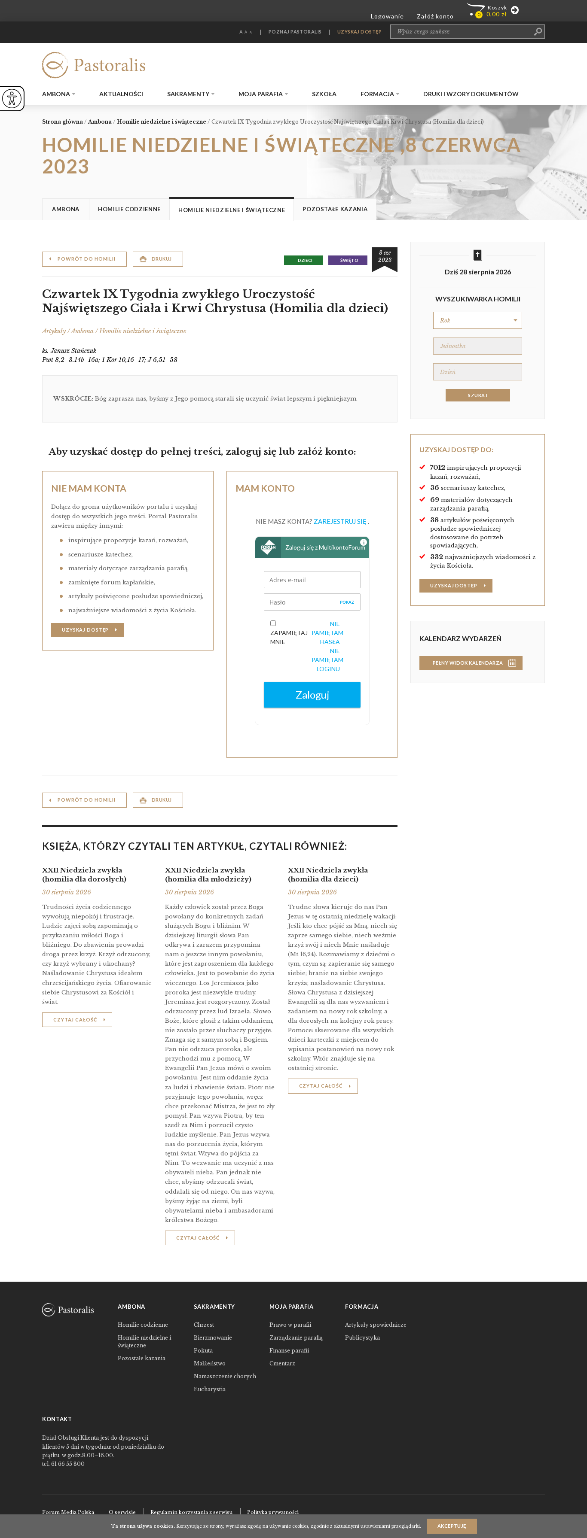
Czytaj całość (75, 1019)
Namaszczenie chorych (225, 1376)
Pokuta (203, 1350)
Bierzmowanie (213, 1337)
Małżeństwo (210, 1363)
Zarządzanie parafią (296, 1337)
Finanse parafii (289, 1350)
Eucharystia (210, 1389)
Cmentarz (282, 1363)
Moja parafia (260, 93)
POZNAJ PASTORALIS (295, 31)
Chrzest (204, 1325)
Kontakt (57, 1419)
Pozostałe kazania (335, 209)
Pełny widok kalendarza (468, 663)
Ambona (56, 93)
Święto (349, 260)
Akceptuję (451, 1526)
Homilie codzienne (129, 209)
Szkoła (324, 93)
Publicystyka (362, 1337)
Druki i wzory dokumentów (471, 93)
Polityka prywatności (273, 1512)
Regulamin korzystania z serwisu (191, 1512)
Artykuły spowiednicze (376, 1325)
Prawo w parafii (290, 1325)
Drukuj (162, 258)
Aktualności (121, 93)
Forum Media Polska (68, 1512)
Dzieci (305, 260)
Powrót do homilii (87, 258)
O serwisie (122, 1512)
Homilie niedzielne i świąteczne (231, 210)
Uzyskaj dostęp (85, 629)
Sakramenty (188, 93)
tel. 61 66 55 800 (63, 1464)
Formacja (377, 93)
